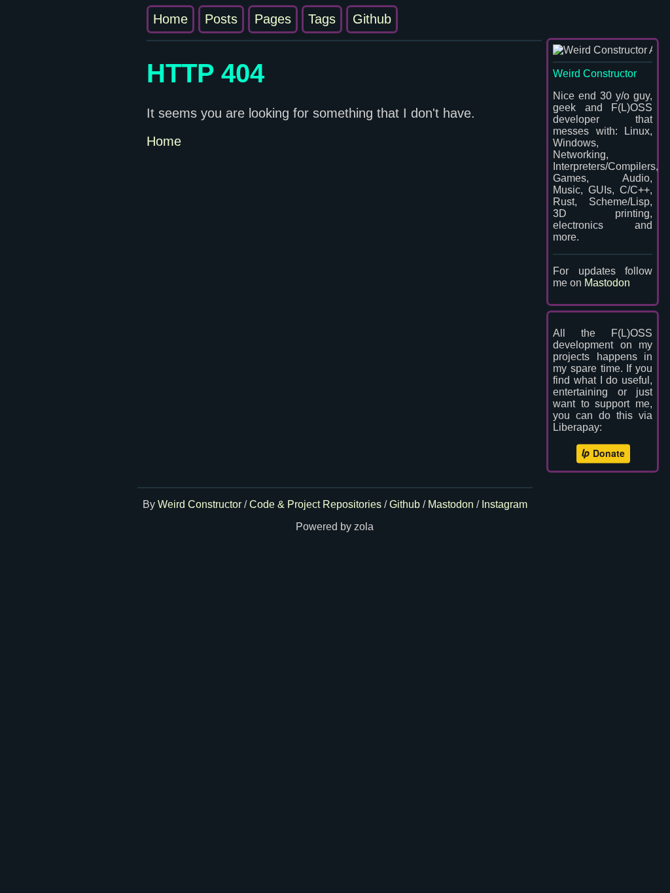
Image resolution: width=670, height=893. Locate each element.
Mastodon (607, 282)
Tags (322, 19)
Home (170, 19)
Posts (221, 19)
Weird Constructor (199, 504)
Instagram (504, 504)
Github (372, 19)
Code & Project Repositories (315, 504)
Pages (273, 19)
